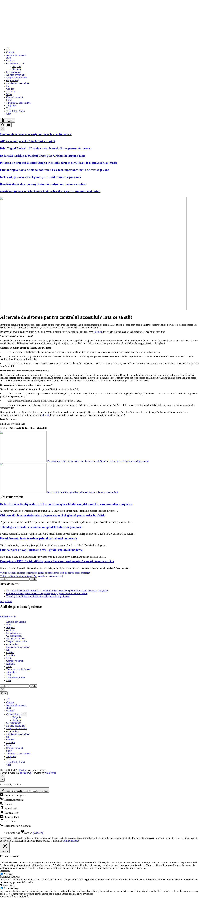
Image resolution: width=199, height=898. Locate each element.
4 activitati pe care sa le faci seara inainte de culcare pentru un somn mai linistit (50, 191)
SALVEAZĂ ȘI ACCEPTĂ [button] (14, 896)
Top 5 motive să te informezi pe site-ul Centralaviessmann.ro (38, 13)
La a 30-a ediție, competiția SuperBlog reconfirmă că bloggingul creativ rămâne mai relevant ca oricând (66, 20)
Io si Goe (10, 91)
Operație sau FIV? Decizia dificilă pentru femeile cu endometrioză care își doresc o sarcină (57, 561)
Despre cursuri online (16, 77)
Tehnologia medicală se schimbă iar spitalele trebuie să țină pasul (41, 527)
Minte (9, 94)
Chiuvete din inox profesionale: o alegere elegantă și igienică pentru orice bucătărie (52, 515)
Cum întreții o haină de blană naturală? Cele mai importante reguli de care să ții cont (54, 169)
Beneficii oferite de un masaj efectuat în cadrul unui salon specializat (43, 184)
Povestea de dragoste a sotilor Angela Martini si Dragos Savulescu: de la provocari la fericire (58, 162)
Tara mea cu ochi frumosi (18, 102)
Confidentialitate (70, 840)
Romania (16, 69)
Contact (10, 52)
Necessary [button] (5, 870)
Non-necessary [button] (7, 885)
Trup (8, 108)
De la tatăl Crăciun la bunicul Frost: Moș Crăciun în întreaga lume (42, 155)
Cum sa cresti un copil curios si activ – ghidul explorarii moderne (41, 549)
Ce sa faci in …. (14, 63)
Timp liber (11, 105)
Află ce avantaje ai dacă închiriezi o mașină (27, 141)
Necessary (9, 874)
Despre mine (6, 601)
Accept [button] (16, 840)
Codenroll (38, 832)
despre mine (12, 80)
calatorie (10, 60)
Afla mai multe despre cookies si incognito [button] (41, 840)
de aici (45, 415)
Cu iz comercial (14, 72)
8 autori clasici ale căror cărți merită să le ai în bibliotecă (36, 134)
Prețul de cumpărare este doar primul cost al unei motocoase (38, 538)
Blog (8, 57)
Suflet (9, 100)
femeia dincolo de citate (17, 83)
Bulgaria (16, 66)
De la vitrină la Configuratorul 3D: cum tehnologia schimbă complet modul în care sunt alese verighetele (66, 504)
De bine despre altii (15, 74)
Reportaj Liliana (8, 616)
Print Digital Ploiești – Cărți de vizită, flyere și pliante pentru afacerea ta (45, 148)
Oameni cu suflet (14, 97)
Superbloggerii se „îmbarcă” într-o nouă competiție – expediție (39, 41)
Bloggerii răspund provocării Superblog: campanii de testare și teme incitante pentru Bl (55, 34)
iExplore (4, 1)
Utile (8, 114)
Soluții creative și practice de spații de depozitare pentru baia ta (40, 27)
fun (7, 86)
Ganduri (10, 88)
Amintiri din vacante (16, 55)
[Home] (7, 49)
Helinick (97, 332)
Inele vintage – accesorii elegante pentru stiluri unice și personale (40, 177)
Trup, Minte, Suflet (15, 111)
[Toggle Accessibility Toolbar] (2, 780)
